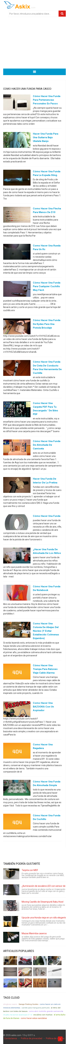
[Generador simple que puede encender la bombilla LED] (54, 983)
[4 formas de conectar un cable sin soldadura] (40, 983)
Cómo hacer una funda (46, 516)
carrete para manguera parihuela (36, 1008)
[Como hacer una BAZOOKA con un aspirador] (16, 710)
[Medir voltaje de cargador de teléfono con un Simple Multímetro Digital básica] (25, 983)
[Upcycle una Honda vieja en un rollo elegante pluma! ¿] (11, 921)
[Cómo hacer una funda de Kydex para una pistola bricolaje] (16, 327)
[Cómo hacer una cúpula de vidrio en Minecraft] (10, 983)
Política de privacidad (31, 1038)
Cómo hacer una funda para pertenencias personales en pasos (46, 100)
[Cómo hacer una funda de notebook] (16, 593)
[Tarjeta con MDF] (11, 874)
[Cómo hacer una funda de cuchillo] (16, 822)
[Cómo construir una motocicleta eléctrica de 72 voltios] (25, 960)
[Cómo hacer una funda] (16, 522)
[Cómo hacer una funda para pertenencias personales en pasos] (16, 103)
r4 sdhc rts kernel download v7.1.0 (17, 1015)
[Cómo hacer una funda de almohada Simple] (16, 788)
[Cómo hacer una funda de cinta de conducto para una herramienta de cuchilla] (16, 368)
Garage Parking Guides (28, 1004)
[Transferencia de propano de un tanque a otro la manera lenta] (54, 960)
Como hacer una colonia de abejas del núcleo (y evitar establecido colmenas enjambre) (46, 631)
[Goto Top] (60, 1038)
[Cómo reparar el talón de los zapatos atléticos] (40, 960)
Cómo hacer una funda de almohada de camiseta (46, 445)
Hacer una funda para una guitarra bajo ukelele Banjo (45, 137)
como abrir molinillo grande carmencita (46, 1011)
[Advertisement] (34, 43)
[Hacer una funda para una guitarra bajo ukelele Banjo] (16, 140)
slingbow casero (10, 1004)
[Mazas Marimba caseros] (11, 937)
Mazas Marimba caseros (34, 933)
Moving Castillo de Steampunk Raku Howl (42, 901)
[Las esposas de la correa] (10, 972)
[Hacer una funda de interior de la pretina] (16, 485)
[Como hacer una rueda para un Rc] (16, 252)
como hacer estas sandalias (34, 1018)
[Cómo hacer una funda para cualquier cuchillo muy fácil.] (16, 289)
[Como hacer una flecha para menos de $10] (16, 215)
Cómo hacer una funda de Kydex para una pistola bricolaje (46, 324)
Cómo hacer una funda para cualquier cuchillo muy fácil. (46, 286)
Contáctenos (10, 1038)
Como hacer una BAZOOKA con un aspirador (43, 707)
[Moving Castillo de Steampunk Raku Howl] (11, 905)
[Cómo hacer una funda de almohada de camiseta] (16, 448)
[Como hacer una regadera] (16, 751)
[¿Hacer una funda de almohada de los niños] (16, 556)
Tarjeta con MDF (30, 870)
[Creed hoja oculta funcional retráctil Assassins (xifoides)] (54, 972)
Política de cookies (55, 1038)
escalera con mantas (42, 1015)
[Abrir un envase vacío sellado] (25, 972)
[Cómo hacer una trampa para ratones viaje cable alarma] (16, 672)
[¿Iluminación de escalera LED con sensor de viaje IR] (11, 889)
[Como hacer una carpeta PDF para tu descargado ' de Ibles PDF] (16, 410)
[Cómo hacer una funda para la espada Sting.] (16, 178)
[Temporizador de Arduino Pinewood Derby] (10, 960)
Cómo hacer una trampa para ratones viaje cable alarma (45, 669)
